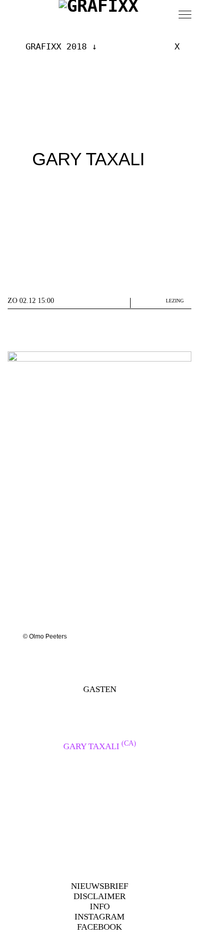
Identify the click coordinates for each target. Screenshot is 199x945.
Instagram (99, 917)
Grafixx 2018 (56, 46)
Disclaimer (99, 896)
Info (100, 906)
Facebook (99, 927)
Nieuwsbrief (99, 886)
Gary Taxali (99, 746)
